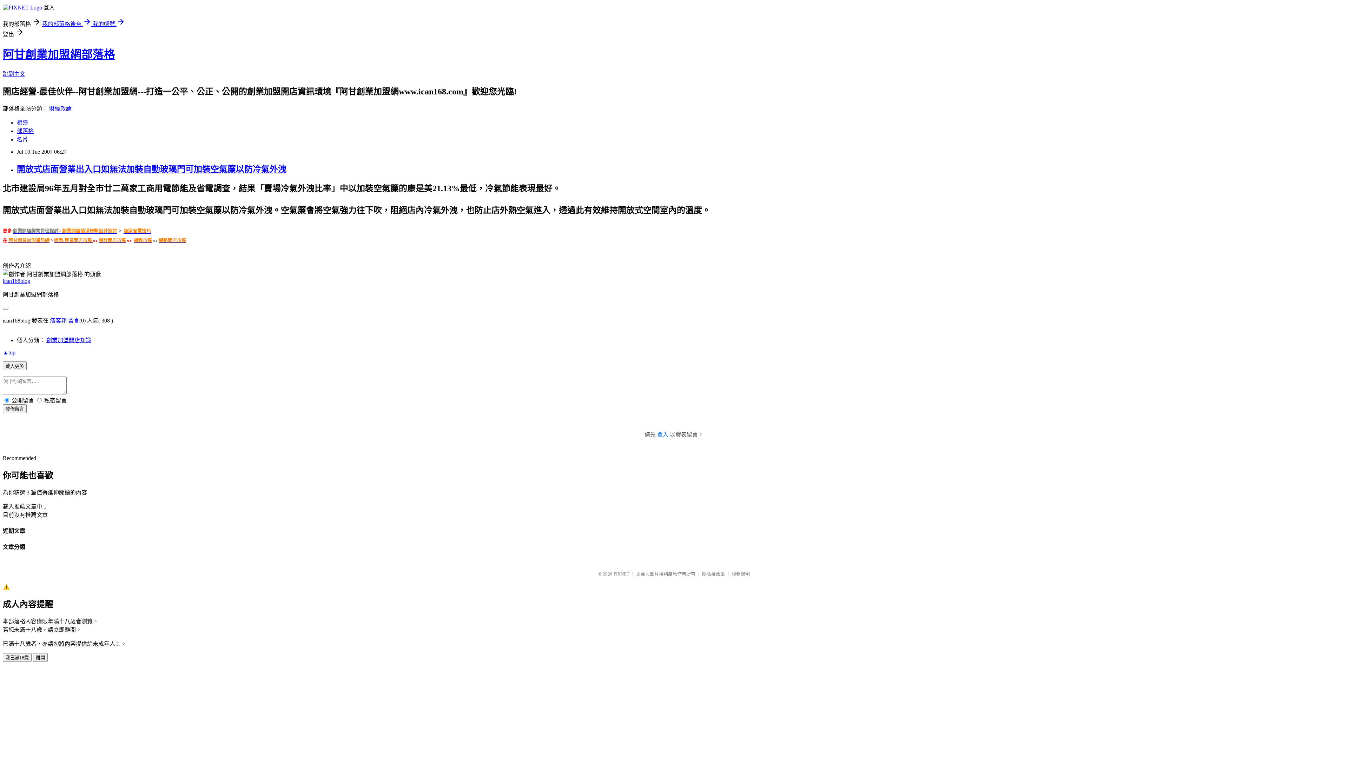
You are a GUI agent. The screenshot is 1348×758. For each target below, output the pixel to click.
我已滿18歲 (17, 657)
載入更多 (15, 366)
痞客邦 (58, 321)
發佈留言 (15, 409)
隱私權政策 (713, 574)
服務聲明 (741, 574)
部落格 (25, 131)
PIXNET (621, 574)
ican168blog (16, 281)
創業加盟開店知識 (68, 340)
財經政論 (60, 109)
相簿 (22, 123)
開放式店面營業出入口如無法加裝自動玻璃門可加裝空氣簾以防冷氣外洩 (151, 169)
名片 (22, 139)
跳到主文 (14, 74)
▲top (9, 352)
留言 (73, 321)
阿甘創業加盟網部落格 (59, 54)
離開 (40, 657)
